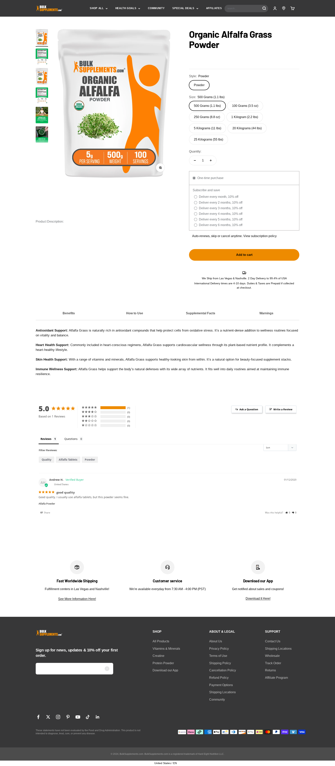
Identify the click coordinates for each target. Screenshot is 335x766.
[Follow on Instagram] (58, 717)
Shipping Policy (220, 663)
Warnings (266, 313)
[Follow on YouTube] (77, 717)
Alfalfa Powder (47, 503)
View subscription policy (260, 236)
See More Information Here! (77, 599)
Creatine (158, 655)
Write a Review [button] (282, 409)
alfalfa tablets (68, 459)
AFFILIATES (214, 8)
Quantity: (195, 151)
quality (46, 459)
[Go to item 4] (42, 135)
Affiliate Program (276, 677)
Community (217, 699)
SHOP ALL (97, 8)
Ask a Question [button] (248, 409)
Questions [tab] (71, 439)
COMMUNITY (156, 8)
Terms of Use (218, 655)
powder (90, 459)
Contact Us (272, 641)
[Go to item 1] (42, 38)
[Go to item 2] (42, 57)
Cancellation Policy (222, 670)
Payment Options (221, 685)
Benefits (69, 313)
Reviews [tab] (46, 439)
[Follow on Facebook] (38, 717)
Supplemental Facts (200, 313)
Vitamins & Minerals (166, 648)
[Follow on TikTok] (87, 717)
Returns (270, 670)
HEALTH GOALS (125, 8)
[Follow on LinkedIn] (97, 717)
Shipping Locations (222, 692)
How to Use (134, 313)
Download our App (165, 670)
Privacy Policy (219, 648)
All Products (161, 641)
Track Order (273, 663)
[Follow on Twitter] (48, 717)
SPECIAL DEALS (183, 8)
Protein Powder (163, 663)
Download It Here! (258, 598)
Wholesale (272, 655)
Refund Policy (219, 677)
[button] (288, 512)
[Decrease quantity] (194, 160)
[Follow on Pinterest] (68, 717)
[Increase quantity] (210, 160)
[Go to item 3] (42, 115)
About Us (215, 641)
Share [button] (46, 512)
